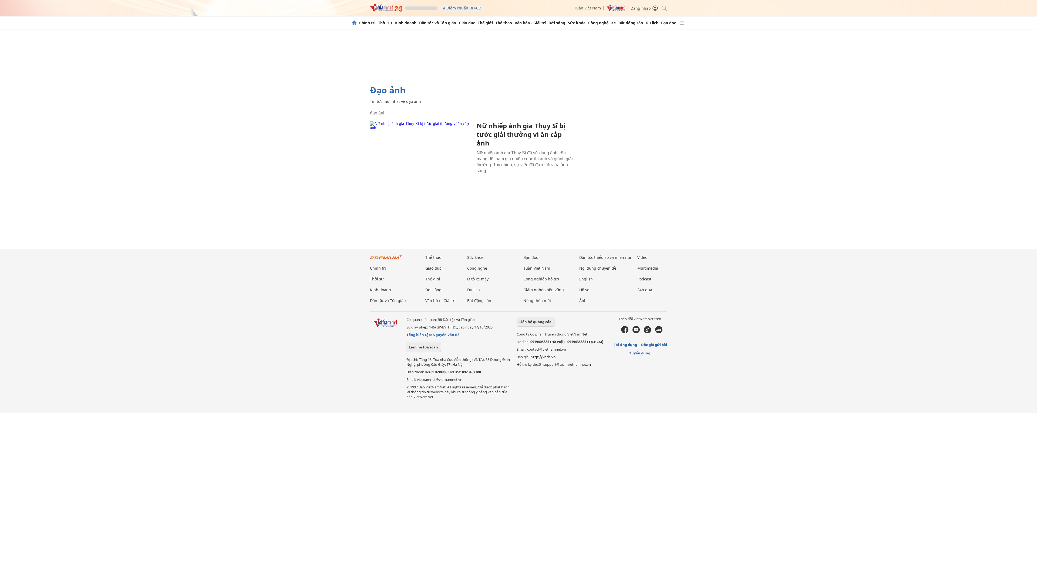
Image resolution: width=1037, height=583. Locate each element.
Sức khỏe (576, 23)
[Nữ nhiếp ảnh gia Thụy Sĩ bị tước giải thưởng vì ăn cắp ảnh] (421, 155)
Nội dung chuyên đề (597, 268)
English (586, 279)
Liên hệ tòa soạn (423, 347)
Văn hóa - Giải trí (530, 23)
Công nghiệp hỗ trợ (541, 279)
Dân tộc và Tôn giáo (437, 23)
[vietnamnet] (386, 10)
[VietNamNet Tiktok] (647, 332)
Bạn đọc (668, 23)
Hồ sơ (584, 289)
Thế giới (485, 23)
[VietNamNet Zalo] (658, 332)
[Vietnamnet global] (615, 9)
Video (642, 257)
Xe (613, 23)
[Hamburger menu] (682, 23)
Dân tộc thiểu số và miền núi (605, 257)
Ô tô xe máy (478, 279)
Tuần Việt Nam (587, 8)
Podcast (644, 279)
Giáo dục (467, 23)
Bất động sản (630, 23)
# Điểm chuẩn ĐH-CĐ (462, 8)
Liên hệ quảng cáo (535, 321)
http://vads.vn (543, 356)
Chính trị (367, 23)
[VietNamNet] (354, 23)
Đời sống (556, 23)
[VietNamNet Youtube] (636, 332)
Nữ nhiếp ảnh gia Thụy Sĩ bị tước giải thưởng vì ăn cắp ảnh (521, 134)
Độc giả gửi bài (654, 344)
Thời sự (385, 23)
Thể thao (504, 23)
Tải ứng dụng (625, 344)
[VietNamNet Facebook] (624, 332)
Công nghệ (598, 23)
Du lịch (652, 23)
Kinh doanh (405, 23)
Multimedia (647, 268)
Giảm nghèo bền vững (543, 289)
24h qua (644, 289)
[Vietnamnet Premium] (386, 259)
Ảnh (583, 300)
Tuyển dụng (639, 353)
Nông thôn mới (537, 300)
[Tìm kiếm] (664, 8)
